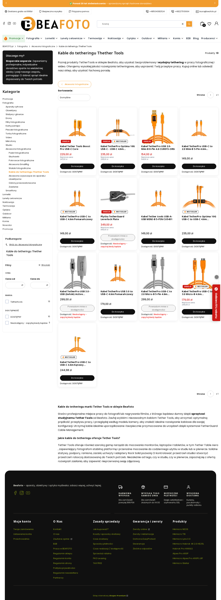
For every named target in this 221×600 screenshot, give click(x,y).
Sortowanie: (65, 90)
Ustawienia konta (22, 534)
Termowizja (9, 205)
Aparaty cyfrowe (14, 106)
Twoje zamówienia (23, 529)
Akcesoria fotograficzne (43, 46)
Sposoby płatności (103, 543)
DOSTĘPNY (16, 316)
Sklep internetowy (109, 595)
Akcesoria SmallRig (19, 164)
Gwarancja (139, 543)
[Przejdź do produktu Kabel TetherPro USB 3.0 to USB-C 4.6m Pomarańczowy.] (118, 271)
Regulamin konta (62, 558)
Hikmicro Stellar (181, 563)
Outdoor (7, 213)
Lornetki (7, 194)
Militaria (7, 217)
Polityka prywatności (64, 568)
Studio (9, 145)
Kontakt (57, 529)
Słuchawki (14, 156)
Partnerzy (58, 577)
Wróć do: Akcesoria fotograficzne (25, 244)
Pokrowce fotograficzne (21, 160)
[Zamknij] (217, 277)
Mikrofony (11, 141)
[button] (189, 24)
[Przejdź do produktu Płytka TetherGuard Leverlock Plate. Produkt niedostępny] (118, 196)
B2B (55, 543)
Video (9, 137)
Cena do (35, 278)
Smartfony (11, 190)
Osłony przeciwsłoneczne (22, 182)
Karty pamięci (13, 125)
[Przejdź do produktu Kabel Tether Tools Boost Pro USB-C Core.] (77, 126)
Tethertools (16, 301)
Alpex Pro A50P (180, 553)
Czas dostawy (100, 538)
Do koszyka (77, 166)
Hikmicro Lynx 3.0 (181, 538)
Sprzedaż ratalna (102, 553)
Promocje (8, 98)
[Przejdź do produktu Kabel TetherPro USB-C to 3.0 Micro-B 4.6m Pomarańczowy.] (199, 271)
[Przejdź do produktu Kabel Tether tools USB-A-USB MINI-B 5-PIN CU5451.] (158, 196)
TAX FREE (97, 563)
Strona (201, 94)
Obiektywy (11, 110)
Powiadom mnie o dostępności (117, 237)
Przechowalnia (21, 538)
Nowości (7, 225)
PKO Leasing (99, 558)
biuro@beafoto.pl (207, 11)
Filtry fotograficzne (15, 122)
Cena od (10, 278)
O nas (56, 534)
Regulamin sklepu (62, 553)
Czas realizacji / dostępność (108, 548)
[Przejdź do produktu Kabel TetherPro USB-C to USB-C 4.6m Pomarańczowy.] (77, 196)
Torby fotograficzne (16, 133)
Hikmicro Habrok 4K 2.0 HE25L (188, 543)
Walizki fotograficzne (20, 168)
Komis (6, 221)
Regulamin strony (62, 563)
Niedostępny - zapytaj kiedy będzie (29, 323)
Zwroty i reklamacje (143, 534)
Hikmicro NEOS (180, 529)
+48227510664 (182, 11)
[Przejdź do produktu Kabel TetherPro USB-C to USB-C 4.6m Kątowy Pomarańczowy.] (77, 342)
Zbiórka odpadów (142, 548)
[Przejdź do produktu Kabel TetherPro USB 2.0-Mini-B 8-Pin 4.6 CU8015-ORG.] (158, 126)
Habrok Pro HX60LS (183, 548)
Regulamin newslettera (65, 572)
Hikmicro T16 (179, 534)
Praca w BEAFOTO (62, 548)
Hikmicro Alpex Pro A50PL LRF (188, 558)
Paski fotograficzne (19, 152)
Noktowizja (8, 202)
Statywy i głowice (15, 114)
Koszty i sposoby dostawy (106, 534)
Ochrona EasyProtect (144, 538)
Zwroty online (140, 529)
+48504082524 (157, 11)
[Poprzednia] (6, 3)
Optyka (6, 209)
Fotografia (22, 46)
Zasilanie (13, 186)
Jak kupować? (101, 529)
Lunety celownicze (12, 198)
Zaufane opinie (61, 538)
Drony (9, 118)
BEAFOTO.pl (8, 46)
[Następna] (215, 3)
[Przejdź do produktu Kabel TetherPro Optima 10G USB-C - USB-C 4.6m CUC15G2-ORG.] (118, 126)
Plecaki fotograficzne (17, 129)
